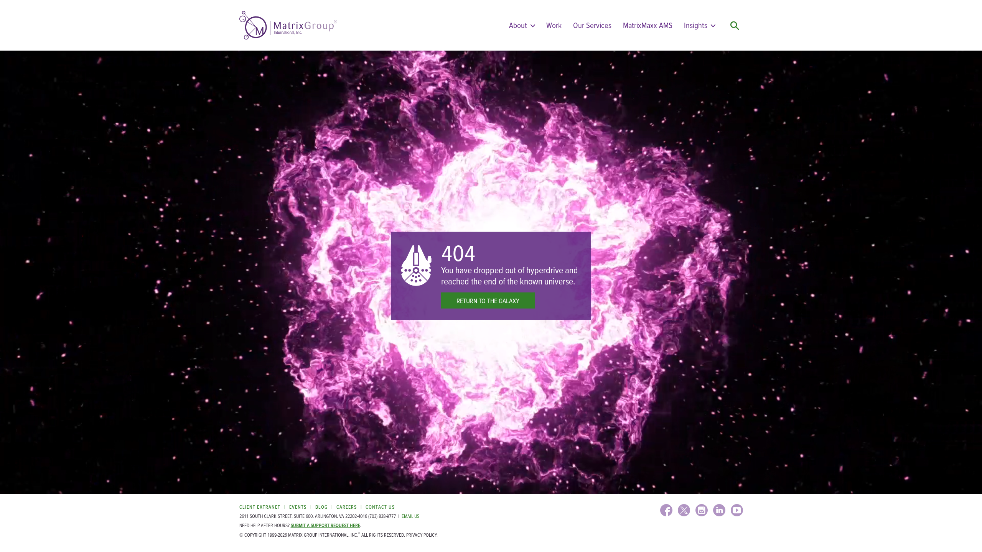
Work (554, 25)
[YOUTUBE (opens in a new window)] (737, 510)
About (518, 25)
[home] (288, 25)
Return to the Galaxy (487, 301)
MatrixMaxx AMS (647, 25)
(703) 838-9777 (382, 516)
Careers (346, 507)
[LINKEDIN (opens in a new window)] (719, 510)
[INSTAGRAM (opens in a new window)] (701, 510)
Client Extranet (259, 507)
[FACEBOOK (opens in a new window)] (666, 510)
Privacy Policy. (422, 535)
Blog (321, 507)
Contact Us (380, 507)
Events (297, 507)
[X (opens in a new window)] (684, 510)
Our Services (592, 25)
